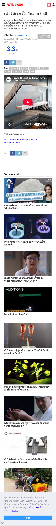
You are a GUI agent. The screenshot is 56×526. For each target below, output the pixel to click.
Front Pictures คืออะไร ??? (17, 314)
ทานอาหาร (17, 71)
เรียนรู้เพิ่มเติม (11, 511)
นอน (32, 71)
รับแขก (7, 71)
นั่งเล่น (26, 71)
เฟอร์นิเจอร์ (14, 68)
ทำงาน (45, 68)
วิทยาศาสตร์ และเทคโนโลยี (45, 36)
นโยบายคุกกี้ (35, 507)
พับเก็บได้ (24, 68)
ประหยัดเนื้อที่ (35, 68)
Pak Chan (22, 35)
